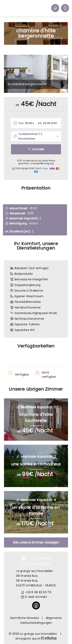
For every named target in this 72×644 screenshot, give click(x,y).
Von (21, 123)
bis (40, 123)
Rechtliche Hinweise (24, 618)
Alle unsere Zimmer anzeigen (36, 542)
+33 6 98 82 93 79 (38, 592)
